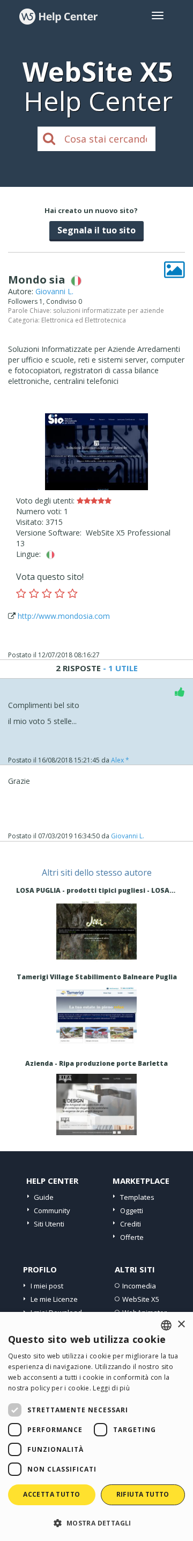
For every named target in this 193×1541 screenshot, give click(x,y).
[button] (96, 1522)
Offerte (132, 1237)
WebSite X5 (140, 1299)
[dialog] (96, 1426)
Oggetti (131, 1210)
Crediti (130, 1224)
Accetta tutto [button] (51, 1494)
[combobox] (166, 1325)
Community (52, 1210)
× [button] (181, 1324)
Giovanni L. (54, 291)
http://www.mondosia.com (64, 616)
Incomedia (139, 1286)
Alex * (120, 760)
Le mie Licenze (54, 1299)
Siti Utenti (49, 1224)
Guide (44, 1197)
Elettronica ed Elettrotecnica (83, 320)
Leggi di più (111, 1388)
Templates (137, 1197)
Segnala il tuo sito (96, 230)
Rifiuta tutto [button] (142, 1494)
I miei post (47, 1286)
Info (97, 952)
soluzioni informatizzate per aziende (108, 310)
